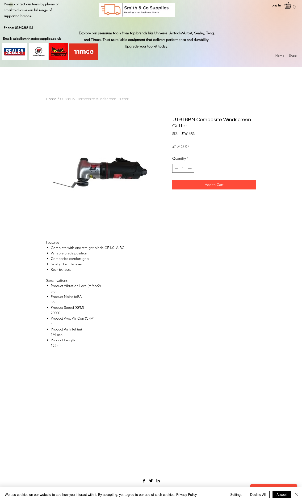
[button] (291, 5)
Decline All (258, 494)
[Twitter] (151, 480)
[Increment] (190, 168)
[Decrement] (176, 168)
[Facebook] (144, 480)
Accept (282, 494)
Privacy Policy (186, 494)
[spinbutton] (183, 168)
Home (51, 99)
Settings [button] (236, 494)
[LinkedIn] (158, 480)
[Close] (296, 494)
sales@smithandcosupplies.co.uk (37, 38)
